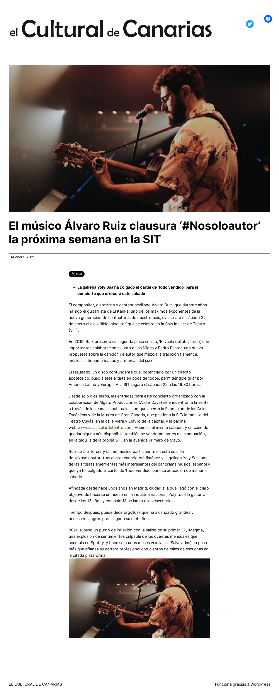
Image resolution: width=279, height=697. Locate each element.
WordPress (260, 684)
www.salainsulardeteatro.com (105, 427)
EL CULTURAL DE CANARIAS (35, 684)
